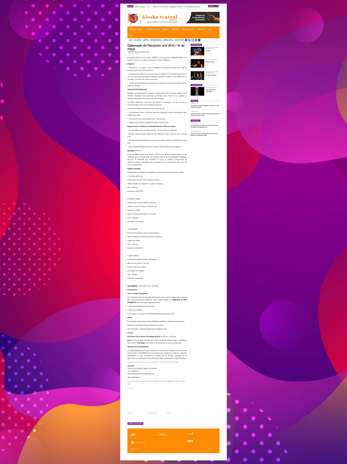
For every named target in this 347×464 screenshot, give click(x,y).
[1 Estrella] (128, 51)
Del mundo (138, 40)
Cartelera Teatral (136, 29)
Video (210, 29)
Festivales (175, 29)
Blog (131, 35)
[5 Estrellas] (134, 51)
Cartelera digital (156, 40)
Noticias (165, 29)
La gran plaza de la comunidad (211, 90)
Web (168, 413)
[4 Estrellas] (132, 51)
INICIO (131, 40)
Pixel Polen (214, 448)
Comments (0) (131, 53)
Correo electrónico (152, 413)
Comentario (131, 388)
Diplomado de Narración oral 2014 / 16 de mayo (155, 47)
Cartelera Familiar (152, 29)
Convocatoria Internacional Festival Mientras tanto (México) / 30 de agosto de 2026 (204, 134)
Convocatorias (188, 29)
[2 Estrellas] (129, 51)
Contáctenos (179, 40)
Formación (201, 29)
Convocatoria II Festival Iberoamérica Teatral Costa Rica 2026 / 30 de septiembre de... (204, 126)
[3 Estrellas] (131, 51)
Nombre (130, 413)
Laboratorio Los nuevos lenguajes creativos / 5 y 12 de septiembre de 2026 (169, 7)
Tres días (208, 51)
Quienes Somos (168, 40)
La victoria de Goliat (211, 75)
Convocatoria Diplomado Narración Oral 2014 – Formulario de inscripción (152, 362)
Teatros (145, 40)
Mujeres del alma (210, 62)
